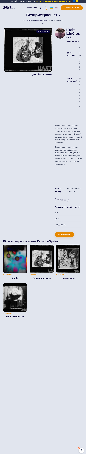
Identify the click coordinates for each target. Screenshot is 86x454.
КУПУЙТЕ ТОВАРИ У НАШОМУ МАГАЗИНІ (54, 1)
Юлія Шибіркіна (73, 33)
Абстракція (61, 200)
